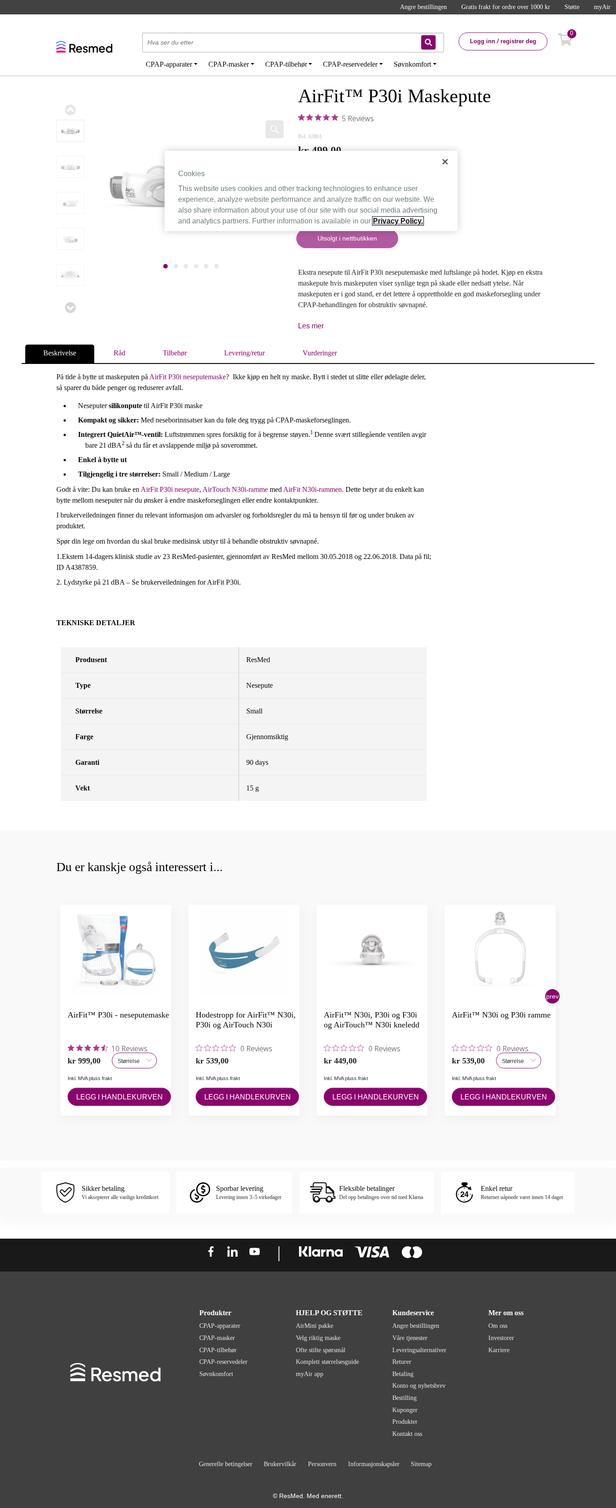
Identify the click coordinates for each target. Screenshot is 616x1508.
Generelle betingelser (226, 1464)
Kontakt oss (407, 1434)
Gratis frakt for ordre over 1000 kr (505, 7)
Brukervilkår (280, 1464)
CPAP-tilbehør (218, 1350)
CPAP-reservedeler (223, 1361)
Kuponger (405, 1410)
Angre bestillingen (423, 7)
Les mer (311, 326)
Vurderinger (320, 353)
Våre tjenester (410, 1338)
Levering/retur (244, 353)
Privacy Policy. (398, 221)
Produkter (405, 1421)
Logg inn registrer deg (503, 41)
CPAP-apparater (219, 1325)
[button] (552, 996)
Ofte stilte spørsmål (320, 1350)
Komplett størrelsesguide (327, 1361)
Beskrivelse (59, 353)
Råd (119, 353)
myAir (602, 7)
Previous (70, 109)
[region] (311, 191)
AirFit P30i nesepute (170, 489)
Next (70, 307)
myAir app (309, 1374)
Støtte (572, 7)
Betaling (403, 1374)
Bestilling (404, 1397)
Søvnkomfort (216, 1374)
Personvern (322, 1464)
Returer (401, 1361)
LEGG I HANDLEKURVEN (119, 1097)
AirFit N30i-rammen (312, 489)
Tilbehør (175, 353)
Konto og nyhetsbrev (419, 1385)
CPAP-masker (217, 1338)
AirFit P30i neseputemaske (187, 377)
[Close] (445, 162)
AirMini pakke (314, 1325)
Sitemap (421, 1464)
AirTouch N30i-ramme (235, 489)
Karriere (499, 1350)
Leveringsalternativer (419, 1350)
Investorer (501, 1338)
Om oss (497, 1325)
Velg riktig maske (318, 1338)
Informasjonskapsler (374, 1464)
